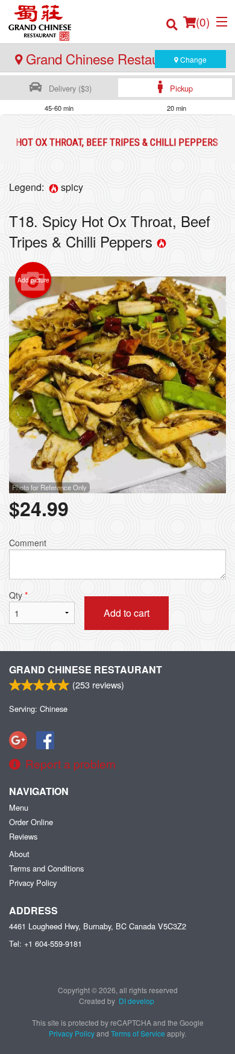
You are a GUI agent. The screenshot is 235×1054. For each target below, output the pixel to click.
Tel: (45, 943)
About (19, 853)
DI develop (136, 1001)
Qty (18, 595)
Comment (27, 543)
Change (192, 59)
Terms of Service (138, 1033)
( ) (203, 21)
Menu (18, 807)
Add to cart (126, 613)
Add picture (33, 280)
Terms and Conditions (46, 868)
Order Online (31, 822)
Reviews (23, 836)
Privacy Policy (33, 882)
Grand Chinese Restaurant (85, 669)
